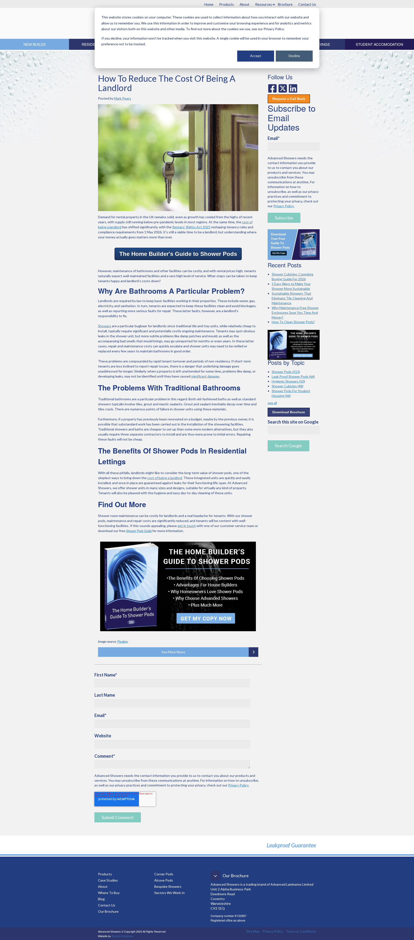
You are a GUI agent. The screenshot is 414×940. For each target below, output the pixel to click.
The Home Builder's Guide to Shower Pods (178, 254)
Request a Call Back (288, 99)
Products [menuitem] (226, 4)
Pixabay (122, 641)
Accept (255, 56)
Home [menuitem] (208, 4)
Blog (101, 899)
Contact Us (106, 905)
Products (105, 874)
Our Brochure (108, 911)
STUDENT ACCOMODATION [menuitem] (379, 44)
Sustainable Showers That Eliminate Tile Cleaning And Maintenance (292, 298)
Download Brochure (288, 412)
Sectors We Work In (169, 893)
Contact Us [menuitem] (307, 4)
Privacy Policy (273, 931)
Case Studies (108, 880)
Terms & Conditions (301, 931)
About (103, 886)
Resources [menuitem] (263, 4)
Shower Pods (286, 372)
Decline (294, 56)
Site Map (252, 931)
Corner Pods (163, 874)
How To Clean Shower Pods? (293, 322)
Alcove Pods (163, 880)
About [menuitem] (244, 4)
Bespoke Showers (167, 886)
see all (272, 403)
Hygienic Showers (288, 381)
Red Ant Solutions (122, 936)
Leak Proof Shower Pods (293, 376)
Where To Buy (109, 893)
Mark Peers (122, 98)
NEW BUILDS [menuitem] (34, 44)
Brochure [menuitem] (285, 4)
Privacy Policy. (238, 785)
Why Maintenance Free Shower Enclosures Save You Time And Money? (295, 312)
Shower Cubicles (287, 386)
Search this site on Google (293, 421)
